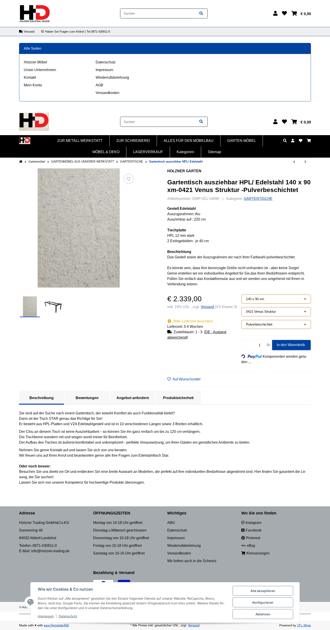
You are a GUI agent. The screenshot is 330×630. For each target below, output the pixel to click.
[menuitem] (80, 140)
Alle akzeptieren (263, 591)
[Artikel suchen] (201, 14)
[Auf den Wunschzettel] (129, 179)
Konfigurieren (262, 602)
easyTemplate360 (56, 625)
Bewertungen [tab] (87, 398)
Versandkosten (107, 93)
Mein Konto (33, 85)
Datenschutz (106, 62)
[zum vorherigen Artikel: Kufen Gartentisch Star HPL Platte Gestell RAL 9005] (294, 162)
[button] (275, 13)
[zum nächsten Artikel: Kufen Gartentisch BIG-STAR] (305, 162)
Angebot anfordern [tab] (133, 398)
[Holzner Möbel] (34, 13)
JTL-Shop (304, 625)
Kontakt (30, 77)
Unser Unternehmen (40, 70)
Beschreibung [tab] (41, 398)
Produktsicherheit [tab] (178, 398)
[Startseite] (20, 161)
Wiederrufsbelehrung (112, 77)
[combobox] (276, 299)
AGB (99, 85)
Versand (208, 307)
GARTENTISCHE (258, 199)
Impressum (104, 70)
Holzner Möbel (35, 62)
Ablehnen (262, 614)
